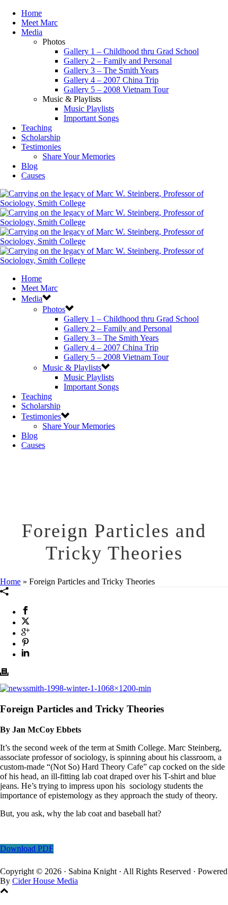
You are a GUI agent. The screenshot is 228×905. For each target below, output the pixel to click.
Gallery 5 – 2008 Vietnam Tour (116, 89)
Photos (53, 309)
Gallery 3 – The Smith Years (111, 70)
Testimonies (41, 146)
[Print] (4, 673)
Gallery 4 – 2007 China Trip (111, 79)
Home (31, 13)
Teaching (36, 127)
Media (31, 32)
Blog (29, 165)
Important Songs (91, 118)
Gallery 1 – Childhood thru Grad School (131, 51)
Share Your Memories (78, 156)
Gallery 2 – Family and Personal (118, 60)
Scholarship (40, 137)
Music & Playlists (71, 367)
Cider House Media (45, 880)
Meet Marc (39, 22)
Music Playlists (89, 108)
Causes (33, 175)
